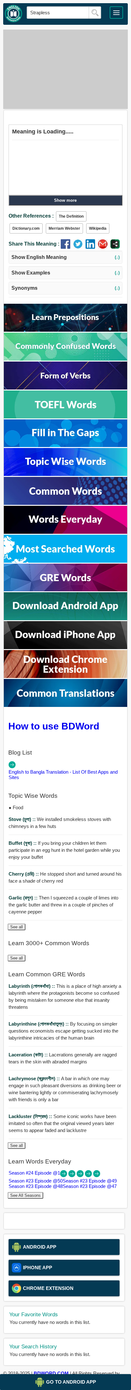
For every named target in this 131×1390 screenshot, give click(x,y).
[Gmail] (104, 247)
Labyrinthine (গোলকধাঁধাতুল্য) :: (39, 1024)
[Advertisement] (65, 69)
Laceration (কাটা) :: (29, 1054)
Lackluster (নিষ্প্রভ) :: (31, 1116)
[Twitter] (79, 247)
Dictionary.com (26, 228)
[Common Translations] (65, 705)
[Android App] (65, 618)
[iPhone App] (65, 647)
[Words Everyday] (65, 532)
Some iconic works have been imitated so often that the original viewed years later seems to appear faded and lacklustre (62, 1123)
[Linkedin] (92, 247)
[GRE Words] (65, 589)
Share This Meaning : (34, 244)
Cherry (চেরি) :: (24, 874)
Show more (65, 200)
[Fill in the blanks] (65, 445)
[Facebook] (67, 247)
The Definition (71, 216)
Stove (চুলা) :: (23, 819)
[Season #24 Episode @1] (64, 1175)
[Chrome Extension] (65, 676)
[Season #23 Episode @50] (72, 1175)
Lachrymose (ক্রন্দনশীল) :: (35, 1078)
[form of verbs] (65, 387)
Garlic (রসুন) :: (24, 897)
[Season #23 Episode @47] (96, 1175)
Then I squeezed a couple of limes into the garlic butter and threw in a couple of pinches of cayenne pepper (63, 904)
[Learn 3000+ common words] (65, 503)
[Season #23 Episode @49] (81, 1175)
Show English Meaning (65, 257)
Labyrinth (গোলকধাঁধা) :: (32, 986)
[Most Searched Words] (65, 561)
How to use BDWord (53, 726)
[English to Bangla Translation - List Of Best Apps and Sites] (12, 766)
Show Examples (65, 272)
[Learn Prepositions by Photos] (65, 330)
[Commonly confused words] (65, 359)
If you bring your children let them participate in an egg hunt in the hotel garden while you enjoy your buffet (64, 850)
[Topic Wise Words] (65, 474)
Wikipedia (98, 228)
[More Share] (115, 247)
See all (16, 927)
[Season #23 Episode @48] (89, 1175)
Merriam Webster (64, 228)
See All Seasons (25, 1195)
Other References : (31, 216)
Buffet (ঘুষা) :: (23, 843)
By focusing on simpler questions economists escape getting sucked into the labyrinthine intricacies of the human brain (63, 1031)
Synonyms (65, 288)
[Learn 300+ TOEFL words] (65, 416)
